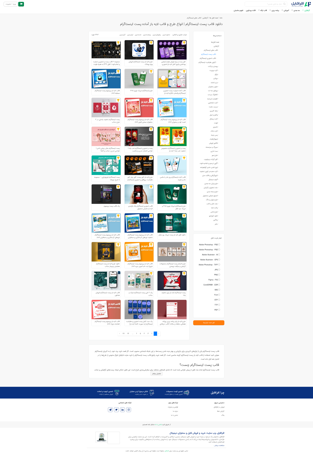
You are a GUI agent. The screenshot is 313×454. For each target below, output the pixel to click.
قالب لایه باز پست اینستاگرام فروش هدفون (108, 293)
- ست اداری (215, 151)
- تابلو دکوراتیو (214, 216)
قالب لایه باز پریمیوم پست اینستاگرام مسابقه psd (107, 91)
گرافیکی (307, 10)
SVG (216, 289)
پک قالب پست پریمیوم (112, 206)
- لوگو (217, 74)
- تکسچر (216, 127)
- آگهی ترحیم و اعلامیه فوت (209, 163)
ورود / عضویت (11, 4)
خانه (221, 18)
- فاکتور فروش (214, 143)
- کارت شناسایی (213, 102)
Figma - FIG (213, 279)
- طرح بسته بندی (213, 191)
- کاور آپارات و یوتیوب (211, 159)
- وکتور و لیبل (214, 115)
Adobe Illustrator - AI (210, 254)
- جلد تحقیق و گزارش (211, 187)
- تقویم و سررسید (213, 98)
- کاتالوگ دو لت (213, 94)
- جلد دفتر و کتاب (213, 203)
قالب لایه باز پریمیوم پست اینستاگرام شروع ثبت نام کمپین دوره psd (140, 265)
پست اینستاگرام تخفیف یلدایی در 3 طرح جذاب (107, 120)
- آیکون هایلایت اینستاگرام (208, 62)
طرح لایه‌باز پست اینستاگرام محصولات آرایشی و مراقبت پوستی (172, 265)
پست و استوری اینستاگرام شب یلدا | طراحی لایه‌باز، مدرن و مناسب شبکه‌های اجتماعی (140, 149)
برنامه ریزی (275, 10)
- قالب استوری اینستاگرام (208, 58)
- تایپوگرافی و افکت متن (210, 175)
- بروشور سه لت (213, 90)
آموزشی (286, 10)
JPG (216, 269)
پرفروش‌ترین (157, 34)
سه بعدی (296, 10)
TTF (216, 305)
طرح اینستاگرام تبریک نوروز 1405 (141, 90)
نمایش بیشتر (156, 373)
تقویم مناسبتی (238, 10)
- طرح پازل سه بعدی (211, 183)
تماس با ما (174, 415)
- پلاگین (216, 220)
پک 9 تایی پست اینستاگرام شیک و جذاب (141, 293)
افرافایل (167, 451)
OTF (216, 300)
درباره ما (175, 411)
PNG (216, 274)
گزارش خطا (220, 411)
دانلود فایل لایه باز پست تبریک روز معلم (172, 235)
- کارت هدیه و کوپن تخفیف (209, 171)
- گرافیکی (217, 46)
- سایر (217, 224)
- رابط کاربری (214, 110)
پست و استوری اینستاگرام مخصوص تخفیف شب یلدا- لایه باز (173, 149)
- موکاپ (216, 78)
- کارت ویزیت (214, 70)
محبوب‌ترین (166, 34)
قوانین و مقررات (173, 407)
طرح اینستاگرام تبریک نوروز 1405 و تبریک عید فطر (174, 207)
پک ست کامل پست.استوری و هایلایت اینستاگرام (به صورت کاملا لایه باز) (139, 322)
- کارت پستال (214, 119)
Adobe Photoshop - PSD (208, 244)
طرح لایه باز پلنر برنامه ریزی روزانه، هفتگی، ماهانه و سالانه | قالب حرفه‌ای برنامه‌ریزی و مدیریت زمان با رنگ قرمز (173, 322)
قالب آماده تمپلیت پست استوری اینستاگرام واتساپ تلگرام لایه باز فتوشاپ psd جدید (174, 91)
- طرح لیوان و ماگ (212, 199)
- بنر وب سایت (214, 106)
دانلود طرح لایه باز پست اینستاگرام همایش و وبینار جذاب (108, 265)
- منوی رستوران (213, 86)
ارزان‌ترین (130, 34)
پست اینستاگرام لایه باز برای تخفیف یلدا (173, 293)
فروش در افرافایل (219, 407)
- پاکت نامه (215, 207)
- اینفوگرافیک (214, 139)
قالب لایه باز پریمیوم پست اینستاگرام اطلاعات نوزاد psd (107, 322)
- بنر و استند (215, 82)
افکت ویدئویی (251, 10)
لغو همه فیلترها (209, 322)
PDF (216, 310)
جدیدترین (138, 34)
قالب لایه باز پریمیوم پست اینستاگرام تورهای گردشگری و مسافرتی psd (107, 236)
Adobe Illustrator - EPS (209, 259)
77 (123, 333)
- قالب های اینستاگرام (211, 50)
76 (128, 333)
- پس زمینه (215, 135)
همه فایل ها (214, 18)
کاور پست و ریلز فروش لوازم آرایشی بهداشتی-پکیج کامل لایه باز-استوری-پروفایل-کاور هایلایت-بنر (173, 62)
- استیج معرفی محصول (211, 195)
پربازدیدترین (147, 34)
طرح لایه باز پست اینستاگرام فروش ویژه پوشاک (141, 62)
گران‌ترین (122, 34)
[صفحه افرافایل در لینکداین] (122, 409)
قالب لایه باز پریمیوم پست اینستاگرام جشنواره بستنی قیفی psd (140, 120)
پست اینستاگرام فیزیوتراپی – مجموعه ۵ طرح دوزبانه (107, 178)
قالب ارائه (263, 10)
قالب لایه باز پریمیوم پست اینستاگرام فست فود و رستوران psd (173, 120)
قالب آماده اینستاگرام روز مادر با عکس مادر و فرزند (173, 178)
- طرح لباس (215, 211)
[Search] (284, 4)
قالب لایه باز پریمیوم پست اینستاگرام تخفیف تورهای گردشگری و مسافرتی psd (140, 236)
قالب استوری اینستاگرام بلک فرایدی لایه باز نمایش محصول (140, 207)
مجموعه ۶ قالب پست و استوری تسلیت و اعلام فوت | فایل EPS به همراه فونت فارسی (106, 62)
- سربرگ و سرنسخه (212, 147)
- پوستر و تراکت (213, 66)
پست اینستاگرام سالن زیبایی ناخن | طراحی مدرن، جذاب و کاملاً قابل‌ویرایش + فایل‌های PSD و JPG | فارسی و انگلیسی (107, 149)
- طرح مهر (215, 155)
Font (216, 294)
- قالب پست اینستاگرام (209, 54)
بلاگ (222, 415)
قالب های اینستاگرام (194, 18)
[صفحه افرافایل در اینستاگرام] (128, 409)
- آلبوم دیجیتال (214, 179)
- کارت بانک (215, 131)
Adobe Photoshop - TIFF (208, 264)
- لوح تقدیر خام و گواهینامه (209, 167)
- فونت (216, 123)
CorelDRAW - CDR (210, 284)
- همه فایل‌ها (215, 42)
